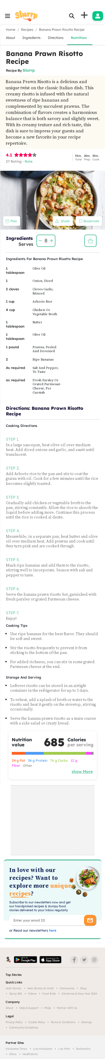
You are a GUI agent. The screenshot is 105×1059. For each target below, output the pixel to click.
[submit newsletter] (90, 920)
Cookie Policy (36, 1022)
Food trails (49, 993)
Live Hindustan (42, 1049)
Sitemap (86, 1022)
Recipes (27, 29)
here (52, 930)
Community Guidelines (23, 1027)
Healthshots (30, 1054)
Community (67, 988)
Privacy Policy (14, 1022)
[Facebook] (74, 960)
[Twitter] (84, 960)
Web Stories (13, 988)
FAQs (47, 1008)
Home (10, 29)
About (9, 1008)
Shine (13, 1054)
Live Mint (64, 1049)
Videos (32, 993)
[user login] (97, 16)
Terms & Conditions (63, 1022)
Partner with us (67, 1008)
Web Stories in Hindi (40, 988)
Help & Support (29, 1008)
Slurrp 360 (15, 993)
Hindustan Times (16, 1049)
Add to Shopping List (90, 241)
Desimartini (83, 1049)
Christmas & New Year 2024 (79, 993)
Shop (83, 988)
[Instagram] (94, 960)
